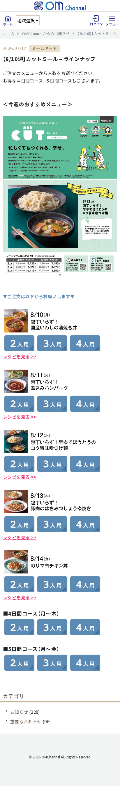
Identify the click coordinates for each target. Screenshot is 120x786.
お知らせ (19, 712)
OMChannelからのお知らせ (46, 33)
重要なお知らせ (26, 721)
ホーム (9, 33)
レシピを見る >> (19, 417)
